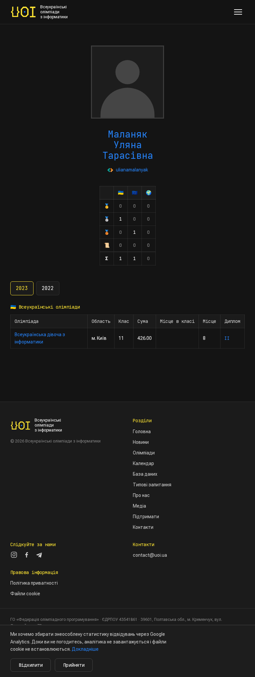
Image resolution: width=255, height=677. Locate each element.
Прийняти (73, 665)
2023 (22, 288)
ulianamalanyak (132, 169)
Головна (142, 431)
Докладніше (85, 649)
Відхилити (30, 665)
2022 (48, 288)
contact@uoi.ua (150, 555)
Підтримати (146, 516)
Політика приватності (34, 583)
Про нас (141, 495)
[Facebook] (27, 555)
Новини (141, 442)
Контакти (143, 527)
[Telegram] (39, 555)
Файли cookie (25, 593)
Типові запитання (152, 484)
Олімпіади (144, 452)
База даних (145, 474)
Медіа (139, 506)
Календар (143, 463)
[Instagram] (14, 555)
